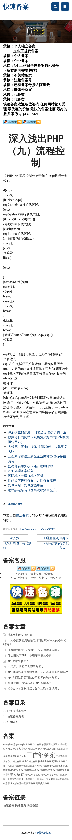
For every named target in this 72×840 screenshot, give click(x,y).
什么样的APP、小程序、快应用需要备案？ (34, 650)
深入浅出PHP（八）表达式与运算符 (17, 543)
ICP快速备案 (43, 833)
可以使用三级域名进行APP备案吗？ (30, 683)
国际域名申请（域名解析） (27, 475)
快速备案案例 (15, 716)
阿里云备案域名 (32, 774)
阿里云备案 (15, 774)
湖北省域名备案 (29, 761)
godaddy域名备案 (24, 744)
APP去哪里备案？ (18, 661)
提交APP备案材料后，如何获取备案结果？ (34, 688)
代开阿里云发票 (49, 744)
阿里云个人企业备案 (53, 765)
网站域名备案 (58, 761)
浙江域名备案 (14, 761)
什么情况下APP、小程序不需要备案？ (31, 655)
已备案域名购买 (14, 503)
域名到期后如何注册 (20, 635)
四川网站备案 (44, 748)
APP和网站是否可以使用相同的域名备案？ (34, 677)
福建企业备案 (44, 761)
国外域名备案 (58, 748)
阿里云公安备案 (47, 769)
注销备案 (12, 722)
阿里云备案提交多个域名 (53, 774)
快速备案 (16, 6)
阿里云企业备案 (31, 769)
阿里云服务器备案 (17, 783)
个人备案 (37, 744)
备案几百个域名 (18, 756)
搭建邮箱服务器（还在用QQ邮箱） (32, 466)
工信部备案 (40, 755)
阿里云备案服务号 (28, 779)
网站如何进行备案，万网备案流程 (32, 480)
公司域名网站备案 (12, 748)
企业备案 (62, 744)
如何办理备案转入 (21, 471)
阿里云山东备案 (45, 779)
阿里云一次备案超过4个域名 (28, 765)
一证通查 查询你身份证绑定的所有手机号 (54, 543)
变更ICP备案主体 (29, 748)
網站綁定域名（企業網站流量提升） (33, 490)
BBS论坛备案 (9, 744)
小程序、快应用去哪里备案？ (26, 666)
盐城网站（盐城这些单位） (27, 485)
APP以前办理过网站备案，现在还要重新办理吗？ (38, 672)
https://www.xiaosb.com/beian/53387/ (37, 529)
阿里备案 (30, 783)
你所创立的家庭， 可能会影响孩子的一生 (37, 432)
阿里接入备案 (42, 783)
